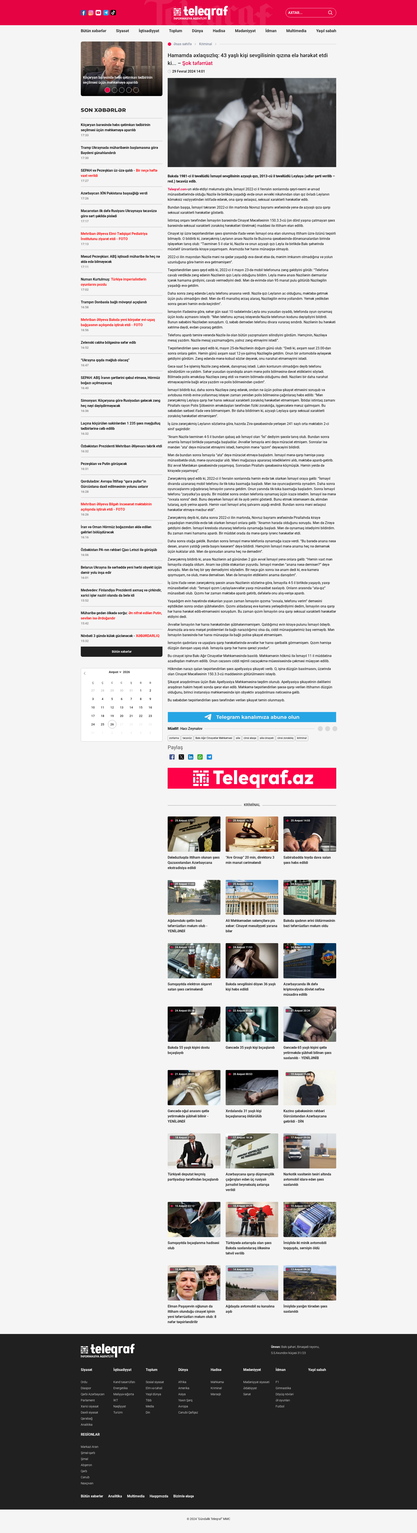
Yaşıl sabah (326, 30)
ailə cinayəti (267, 738)
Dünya (197, 30)
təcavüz (187, 738)
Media (150, 1406)
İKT (115, 1400)
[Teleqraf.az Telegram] (106, 13)
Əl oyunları (283, 1400)
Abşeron (86, 1465)
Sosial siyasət (155, 1382)
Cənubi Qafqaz (188, 1412)
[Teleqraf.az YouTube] (98, 13)
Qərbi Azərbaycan (92, 1394)
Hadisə (219, 30)
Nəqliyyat (119, 1406)
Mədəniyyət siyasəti (256, 1382)
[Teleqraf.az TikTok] (113, 13)
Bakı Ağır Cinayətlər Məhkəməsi (213, 738)
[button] (107, 90)
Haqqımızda (159, 1496)
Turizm (117, 1412)
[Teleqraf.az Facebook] (83, 13)
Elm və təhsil (154, 1388)
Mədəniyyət (245, 30)
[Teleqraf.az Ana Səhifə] (201, 13)
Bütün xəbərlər (93, 30)
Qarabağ (87, 1418)
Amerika (183, 1388)
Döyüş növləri (285, 1394)
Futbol (280, 1406)
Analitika (87, 1424)
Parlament (88, 1400)
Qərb (84, 1471)
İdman (270, 30)
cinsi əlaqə (250, 738)
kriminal (302, 738)
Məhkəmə (217, 1382)
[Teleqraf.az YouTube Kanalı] (252, 778)
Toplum (175, 30)
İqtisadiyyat (149, 30)
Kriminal (216, 1388)
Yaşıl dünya (153, 1394)
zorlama (174, 738)
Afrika (182, 1382)
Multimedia (296, 30)
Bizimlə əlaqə (183, 1496)
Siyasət (122, 30)
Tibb (149, 1400)
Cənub (85, 1477)
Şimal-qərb (88, 1453)
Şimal (84, 1459)
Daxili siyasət (89, 1412)
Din (148, 1412)
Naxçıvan (87, 1483)
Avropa (183, 1406)
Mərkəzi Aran (89, 1446)
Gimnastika (283, 1388)
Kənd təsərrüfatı (124, 1382)
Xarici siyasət (90, 1406)
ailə (238, 738)
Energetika (120, 1388)
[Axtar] (330, 13)
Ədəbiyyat (250, 1388)
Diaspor (86, 1388)
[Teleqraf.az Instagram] (91, 13)
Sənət (247, 1394)
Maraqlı (216, 1394)
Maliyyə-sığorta (123, 1394)
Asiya (182, 1394)
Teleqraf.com (177, 189)
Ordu (84, 1382)
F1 (277, 1382)
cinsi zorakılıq (285, 738)
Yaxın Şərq (185, 1400)
